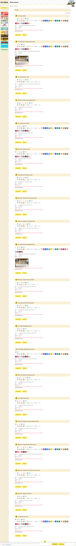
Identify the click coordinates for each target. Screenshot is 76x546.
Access (24, 34)
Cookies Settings (54, 544)
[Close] (75, 544)
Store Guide (17, 34)
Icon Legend (68, 12)
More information (8, 544)
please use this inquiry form (18, 66)
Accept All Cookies (61, 544)
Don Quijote (4, 2)
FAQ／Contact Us (5, 49)
